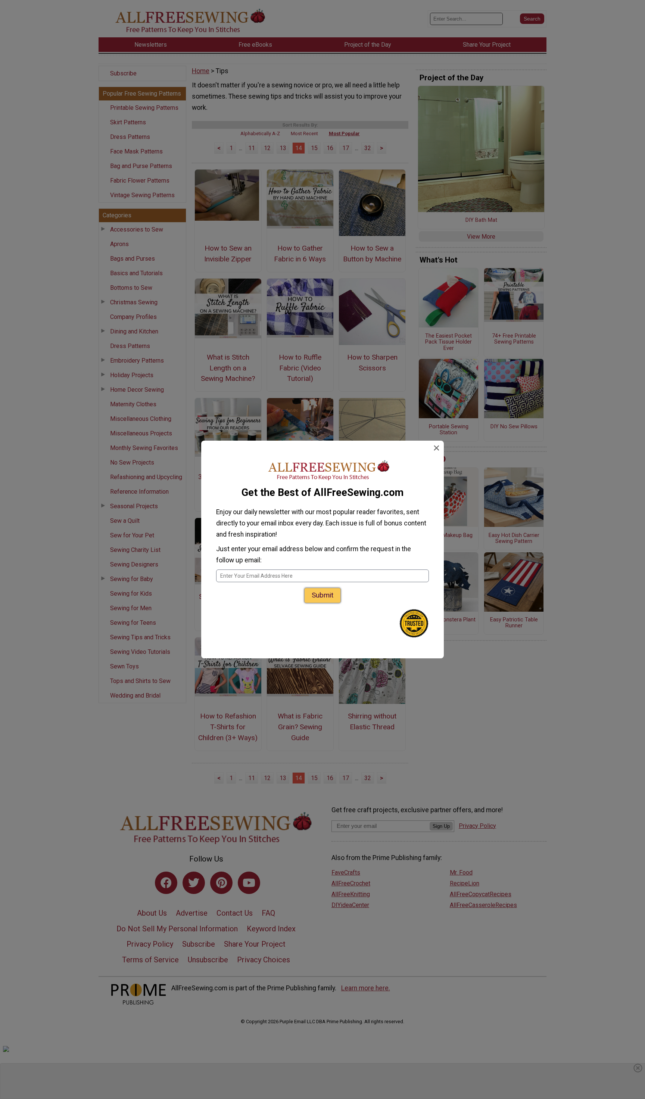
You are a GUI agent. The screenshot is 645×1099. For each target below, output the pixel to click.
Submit (322, 595)
